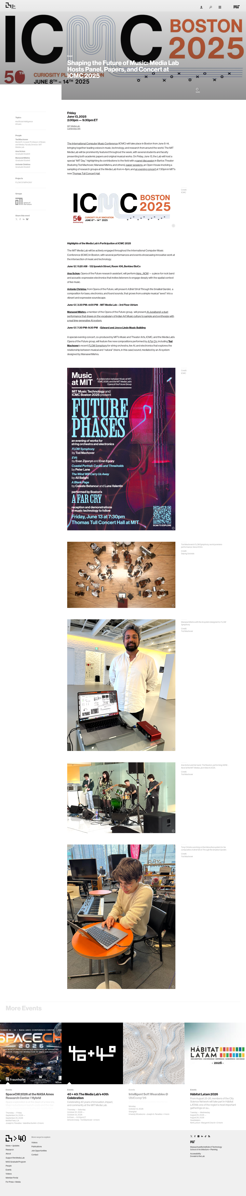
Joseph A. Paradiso (14, 1123)
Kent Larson (195, 1122)
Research (10, 1149)
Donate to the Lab (197, 1156)
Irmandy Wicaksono (137, 1114)
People (9, 1165)
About (8, 1153)
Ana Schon (73, 273)
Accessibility (195, 1153)
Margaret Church (208, 1122)
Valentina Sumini (29, 1123)
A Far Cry (152, 341)
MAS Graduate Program (16, 1161)
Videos (9, 1173)
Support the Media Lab (15, 1157)
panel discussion (145, 160)
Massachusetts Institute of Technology (206, 1147)
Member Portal (12, 1177)
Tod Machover (86, 1120)
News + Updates (12, 1145)
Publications (36, 1146)
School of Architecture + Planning (204, 1149)
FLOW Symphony (97, 345)
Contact (34, 1154)
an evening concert (145, 169)
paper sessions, (135, 165)
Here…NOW (142, 273)
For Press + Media (13, 1182)
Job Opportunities (39, 1150)
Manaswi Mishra (76, 312)
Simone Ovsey (73, 1120)
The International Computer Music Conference (92, 143)
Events (8, 1169)
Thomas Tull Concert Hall (86, 173)
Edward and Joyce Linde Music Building (123, 327)
